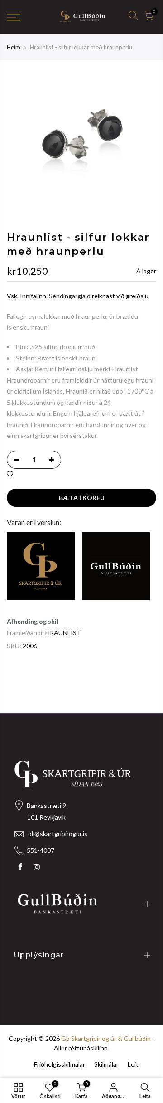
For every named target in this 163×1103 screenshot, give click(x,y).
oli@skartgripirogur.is (57, 833)
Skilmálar (106, 1064)
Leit (133, 1064)
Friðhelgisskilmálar (59, 1064)
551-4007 (40, 850)
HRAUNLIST (63, 633)
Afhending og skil (32, 621)
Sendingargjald (70, 296)
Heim (13, 47)
